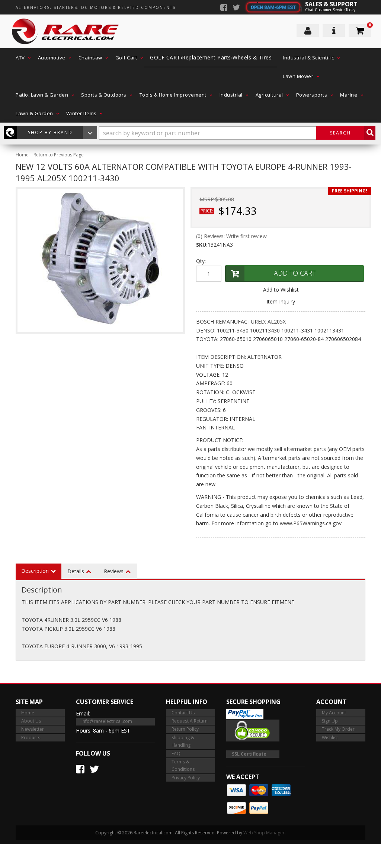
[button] (21, 57)
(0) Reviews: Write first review (231, 236)
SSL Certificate (249, 754)
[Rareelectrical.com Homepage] (73, 31)
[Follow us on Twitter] (236, 8)
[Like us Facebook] (223, 8)
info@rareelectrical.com (106, 721)
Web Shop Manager (264, 833)
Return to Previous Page (58, 155)
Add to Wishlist (281, 289)
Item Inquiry (280, 301)
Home (22, 155)
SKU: (202, 244)
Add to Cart (295, 273)
